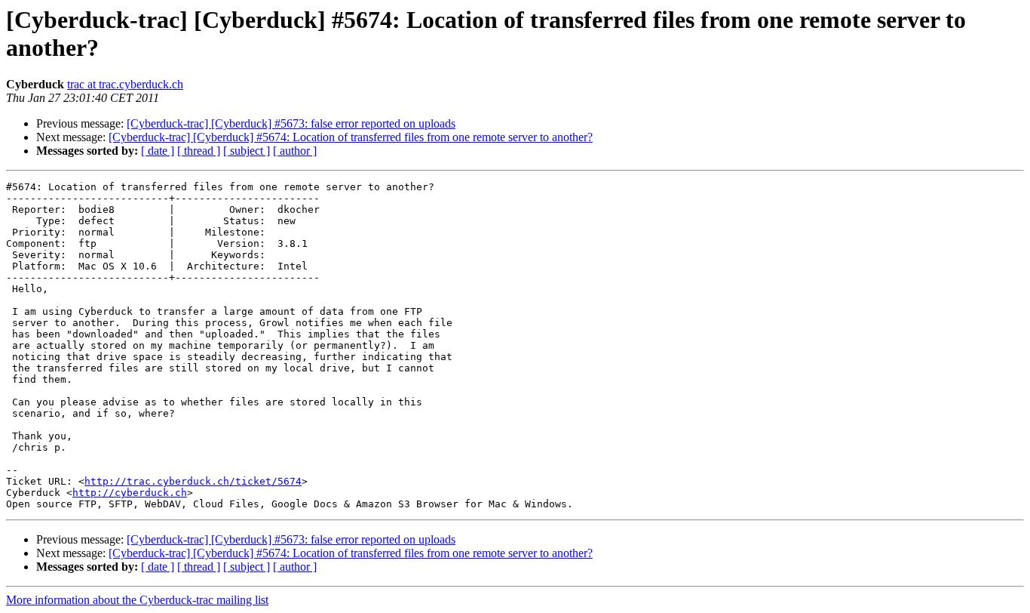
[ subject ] (246, 150)
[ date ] (157, 150)
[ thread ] (198, 150)
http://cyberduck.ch (129, 492)
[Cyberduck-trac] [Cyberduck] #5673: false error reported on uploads (291, 123)
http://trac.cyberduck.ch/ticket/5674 (193, 481)
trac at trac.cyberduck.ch (125, 84)
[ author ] (295, 150)
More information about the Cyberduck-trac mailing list (137, 599)
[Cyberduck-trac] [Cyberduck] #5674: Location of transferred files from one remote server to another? (351, 137)
